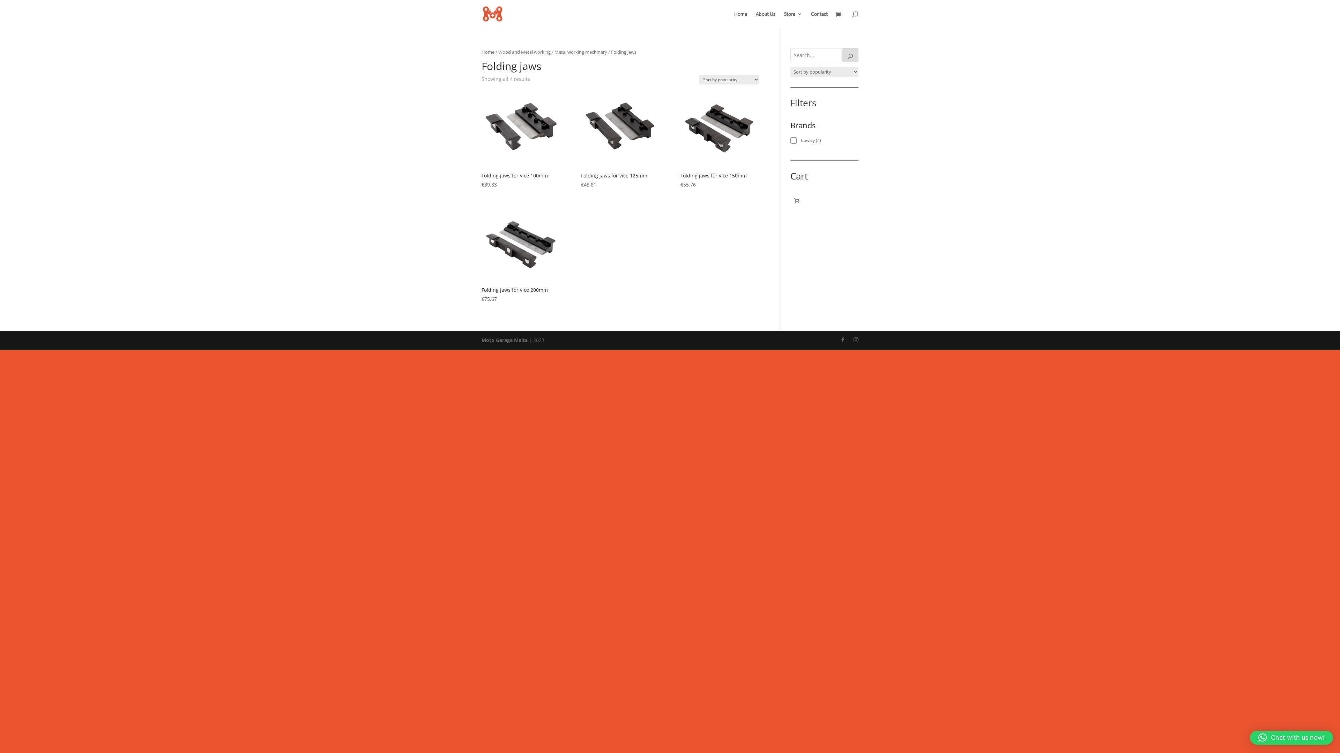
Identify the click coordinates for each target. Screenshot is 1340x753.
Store (789, 14)
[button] (1291, 738)
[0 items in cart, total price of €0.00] (796, 201)
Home (740, 14)
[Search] (850, 55)
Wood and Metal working (524, 52)
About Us (765, 14)
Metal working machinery (580, 52)
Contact (819, 14)
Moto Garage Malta (505, 340)
